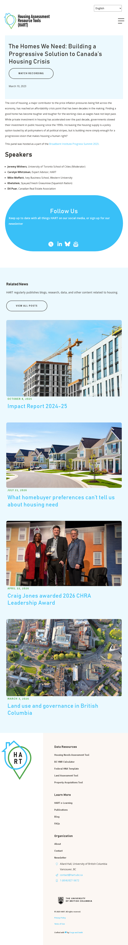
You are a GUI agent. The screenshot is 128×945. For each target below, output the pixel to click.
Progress (78, 144)
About (57, 844)
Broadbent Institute (60, 144)
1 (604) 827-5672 (69, 880)
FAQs (57, 823)
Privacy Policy (60, 918)
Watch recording (31, 73)
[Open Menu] (121, 21)
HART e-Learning (63, 803)
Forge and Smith (76, 932)
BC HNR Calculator (64, 761)
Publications (61, 809)
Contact (58, 850)
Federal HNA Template (66, 768)
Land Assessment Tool (66, 775)
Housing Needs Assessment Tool (71, 755)
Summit (88, 144)
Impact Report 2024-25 (37, 406)
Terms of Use (59, 924)
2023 (96, 144)
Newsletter (60, 857)
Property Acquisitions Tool (68, 782)
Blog (56, 816)
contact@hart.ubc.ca (71, 875)
